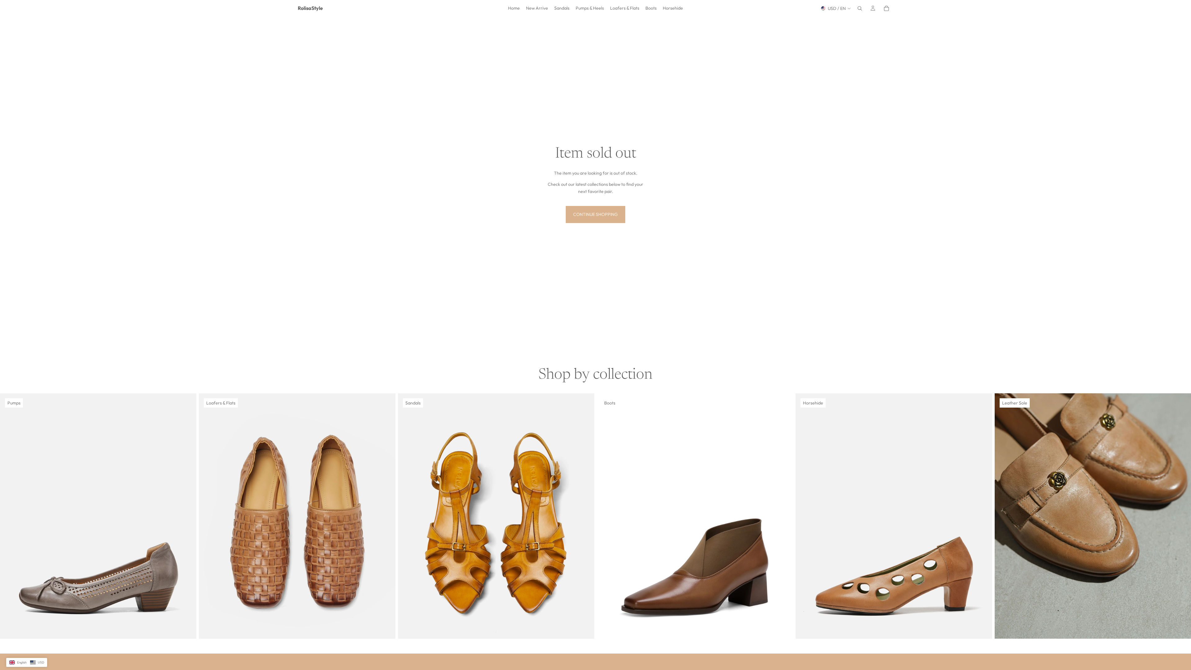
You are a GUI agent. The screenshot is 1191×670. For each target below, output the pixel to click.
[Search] (860, 8)
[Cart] (886, 8)
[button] (26, 662)
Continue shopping (595, 214)
